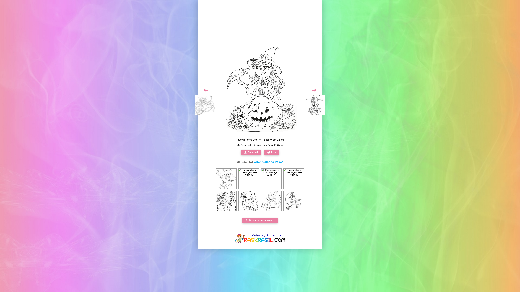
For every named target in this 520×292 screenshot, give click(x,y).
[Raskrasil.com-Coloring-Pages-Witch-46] (271, 178)
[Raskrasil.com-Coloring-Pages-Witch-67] (271, 201)
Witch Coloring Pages (268, 162)
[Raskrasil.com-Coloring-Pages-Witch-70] (248, 201)
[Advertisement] (260, 22)
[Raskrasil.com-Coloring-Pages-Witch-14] (226, 201)
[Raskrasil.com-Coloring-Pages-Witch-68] (226, 178)
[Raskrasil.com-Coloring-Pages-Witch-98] (248, 178)
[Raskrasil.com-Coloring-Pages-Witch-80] (293, 178)
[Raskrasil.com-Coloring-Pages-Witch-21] (293, 201)
